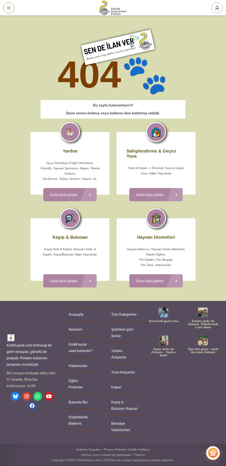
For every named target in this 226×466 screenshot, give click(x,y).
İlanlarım (75, 329)
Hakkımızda (78, 366)
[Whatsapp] (37, 396)
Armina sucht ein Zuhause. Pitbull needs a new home (203, 324)
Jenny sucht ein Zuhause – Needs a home (163, 352)
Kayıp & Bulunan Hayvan (124, 405)
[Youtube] (49, 396)
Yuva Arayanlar (123, 372)
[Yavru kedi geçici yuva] (163, 312)
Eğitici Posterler (76, 384)
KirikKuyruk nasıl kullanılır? (80, 348)
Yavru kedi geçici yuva (164, 321)
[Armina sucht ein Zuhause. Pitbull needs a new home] (203, 312)
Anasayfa (76, 314)
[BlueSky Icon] (15, 396)
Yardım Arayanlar (118, 354)
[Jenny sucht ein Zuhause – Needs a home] (163, 340)
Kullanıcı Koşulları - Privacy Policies (100, 449)
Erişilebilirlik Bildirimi (78, 420)
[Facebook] (32, 405)
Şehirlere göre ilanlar (122, 333)
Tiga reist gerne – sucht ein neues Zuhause (202, 351)
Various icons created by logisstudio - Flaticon (113, 455)
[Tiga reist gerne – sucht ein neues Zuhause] (203, 340)
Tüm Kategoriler (123, 314)
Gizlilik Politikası (139, 449)
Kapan (116, 387)
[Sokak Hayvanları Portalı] (113, 7)
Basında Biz (78, 402)
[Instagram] (26, 396)
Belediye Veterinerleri (120, 427)
